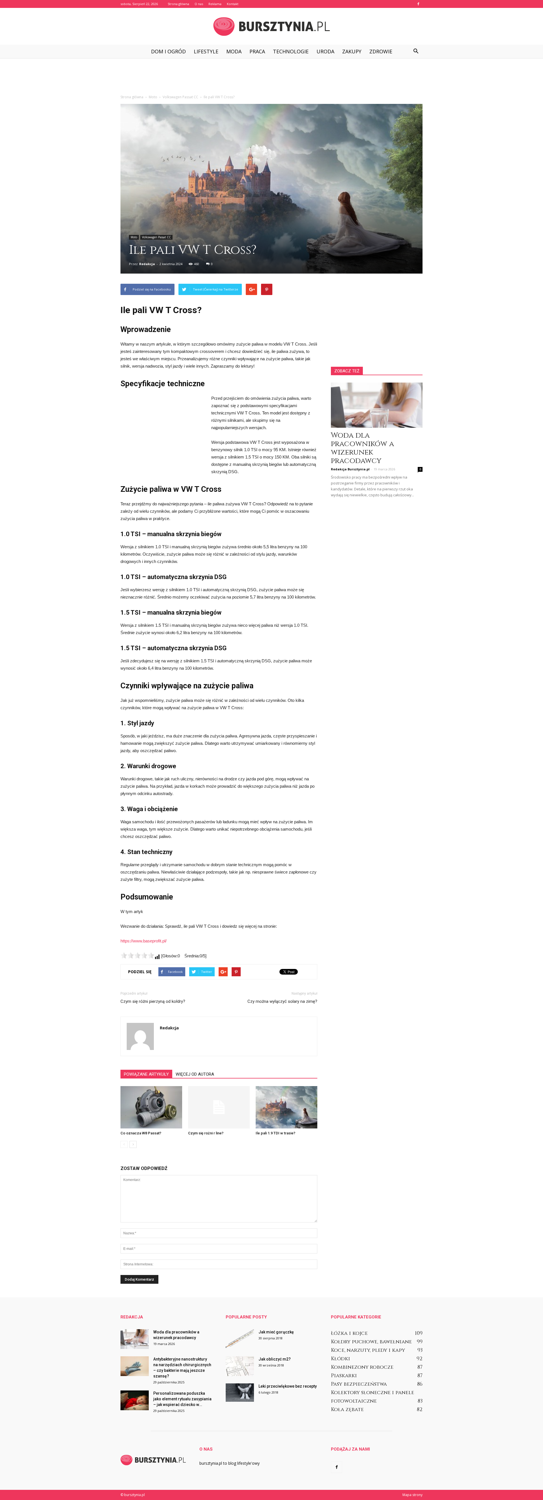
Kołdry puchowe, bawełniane (371, 1341)
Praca (257, 51)
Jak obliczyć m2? (274, 1359)
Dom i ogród (168, 51)
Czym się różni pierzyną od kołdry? (152, 1001)
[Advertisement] (271, 77)
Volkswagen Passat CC (156, 237)
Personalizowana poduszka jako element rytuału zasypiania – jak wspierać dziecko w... (182, 1399)
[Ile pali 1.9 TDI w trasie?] (286, 1107)
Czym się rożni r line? (205, 1133)
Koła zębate (347, 1409)
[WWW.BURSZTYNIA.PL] (271, 26)
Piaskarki (344, 1375)
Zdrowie (380, 51)
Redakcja (147, 264)
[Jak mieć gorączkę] (240, 1339)
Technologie (291, 51)
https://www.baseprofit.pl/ (143, 940)
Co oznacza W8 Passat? (140, 1133)
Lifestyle (206, 51)
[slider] (137, 955)
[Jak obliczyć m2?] (240, 1366)
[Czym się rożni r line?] (219, 1107)
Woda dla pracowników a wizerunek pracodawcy (362, 448)
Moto (134, 237)
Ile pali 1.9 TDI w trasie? (275, 1133)
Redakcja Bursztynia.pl (350, 469)
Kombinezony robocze (362, 1367)
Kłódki (340, 1358)
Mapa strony (412, 1494)
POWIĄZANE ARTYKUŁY (146, 1074)
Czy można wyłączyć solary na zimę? (282, 1001)
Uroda (325, 51)
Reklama (214, 4)
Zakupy (351, 51)
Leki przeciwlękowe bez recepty (287, 1386)
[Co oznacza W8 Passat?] (151, 1107)
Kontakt (232, 4)
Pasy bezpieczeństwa (359, 1384)
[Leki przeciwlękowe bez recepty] (240, 1392)
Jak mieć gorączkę (276, 1332)
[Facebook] (418, 4)
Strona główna (178, 4)
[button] (416, 51)
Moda (234, 51)
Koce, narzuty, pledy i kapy (368, 1350)
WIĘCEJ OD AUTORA (195, 1074)
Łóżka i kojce (349, 1333)
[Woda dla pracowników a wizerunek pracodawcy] (377, 405)
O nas (199, 4)
